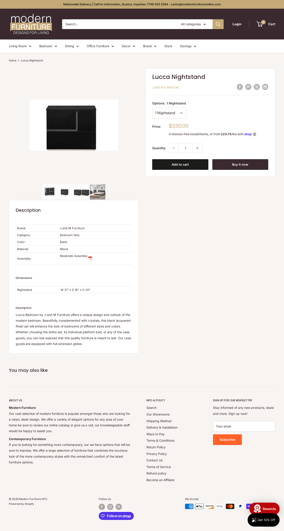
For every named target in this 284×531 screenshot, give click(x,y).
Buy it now (240, 164)
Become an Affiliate (160, 480)
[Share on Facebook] (240, 87)
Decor (126, 46)
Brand (147, 46)
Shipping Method (159, 421)
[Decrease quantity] (173, 148)
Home (12, 60)
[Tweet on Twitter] (257, 87)
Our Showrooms (158, 414)
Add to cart (180, 164)
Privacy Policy (156, 454)
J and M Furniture (165, 87)
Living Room (18, 46)
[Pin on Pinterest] (248, 87)
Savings (185, 46)
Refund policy (156, 473)
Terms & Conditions (160, 440)
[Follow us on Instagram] (110, 507)
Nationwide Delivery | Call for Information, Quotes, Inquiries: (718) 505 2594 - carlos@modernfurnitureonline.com (142, 4)
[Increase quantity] (197, 148)
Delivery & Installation (162, 427)
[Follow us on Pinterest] (119, 507)
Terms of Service (158, 467)
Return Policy (156, 447)
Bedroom (45, 46)
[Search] (218, 24)
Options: (169, 103)
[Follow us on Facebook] (102, 507)
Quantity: (159, 148)
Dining (69, 46)
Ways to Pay (155, 434)
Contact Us (154, 460)
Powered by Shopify (21, 504)
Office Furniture (98, 46)
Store (168, 46)
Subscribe (227, 439)
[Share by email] (265, 87)
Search (151, 408)
